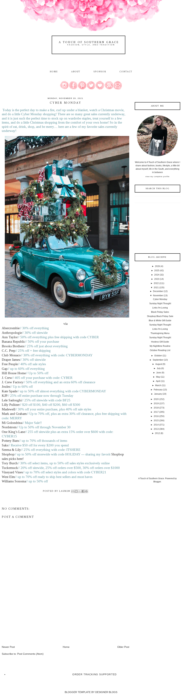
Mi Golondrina (12, 423)
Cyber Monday (160, 299)
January (158, 394)
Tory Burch (10, 463)
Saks (5, 445)
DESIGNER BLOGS (106, 692)
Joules (6, 386)
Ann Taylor (10, 337)
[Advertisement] (28, 620)
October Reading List (160, 350)
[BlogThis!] (76, 491)
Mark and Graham (14, 414)
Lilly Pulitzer (11, 405)
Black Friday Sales (160, 312)
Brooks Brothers (13, 346)
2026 (157, 266)
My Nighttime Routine (160, 346)
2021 (156, 287)
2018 (156, 408)
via (65, 323)
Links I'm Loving (160, 308)
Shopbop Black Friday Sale (160, 316)
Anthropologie (12, 333)
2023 (156, 279)
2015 (156, 420)
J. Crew (7, 378)
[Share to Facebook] (83, 491)
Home (54, 72)
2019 (156, 403)
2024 (156, 275)
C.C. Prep (8, 350)
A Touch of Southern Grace (89, 42)
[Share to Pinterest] (86, 491)
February (158, 389)
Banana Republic (13, 341)
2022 (156, 283)
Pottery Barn (10, 440)
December (158, 291)
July (159, 368)
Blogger (157, 481)
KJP (4, 395)
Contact (125, 72)
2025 (156, 270)
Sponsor (99, 72)
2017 (156, 412)
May (158, 377)
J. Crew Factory (12, 382)
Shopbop (8, 454)
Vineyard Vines (12, 472)
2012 (157, 433)
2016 (156, 416)
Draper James (11, 359)
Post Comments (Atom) (30, 653)
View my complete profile (157, 176)
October (158, 355)
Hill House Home (14, 373)
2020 (156, 399)
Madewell (8, 409)
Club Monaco (11, 355)
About (76, 72)
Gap (4, 369)
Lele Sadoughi (12, 400)
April (158, 381)
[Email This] (73, 491)
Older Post (123, 646)
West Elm (8, 477)
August (158, 364)
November (158, 295)
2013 (156, 429)
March (158, 385)
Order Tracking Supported (94, 674)
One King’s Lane (13, 432)
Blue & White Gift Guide (160, 320)
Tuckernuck (10, 468)
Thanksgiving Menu (160, 333)
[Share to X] (79, 491)
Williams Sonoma (14, 481)
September (158, 360)
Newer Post (8, 646)
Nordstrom (9, 427)
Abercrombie (11, 328)
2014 (156, 425)
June (158, 372)
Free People (10, 364)
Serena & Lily (11, 450)
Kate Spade (9, 391)
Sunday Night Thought (160, 303)
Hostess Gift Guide (160, 342)
